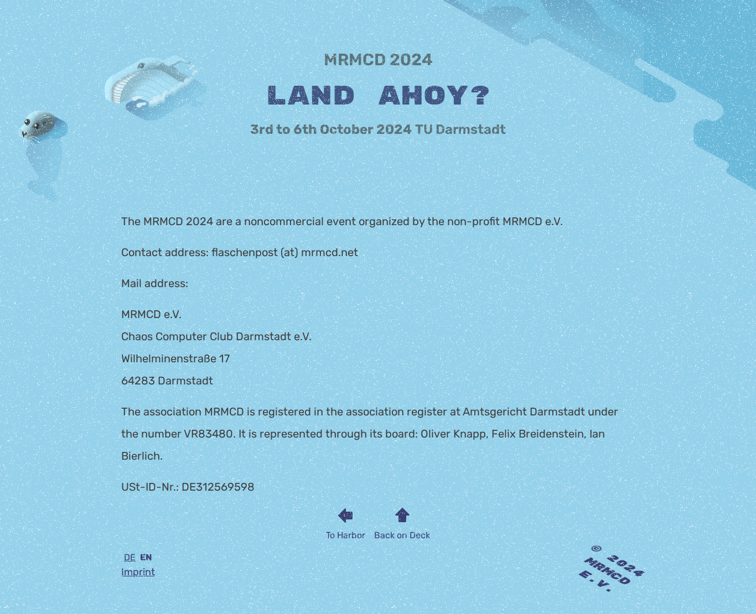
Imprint (138, 572)
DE (130, 557)
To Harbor (345, 535)
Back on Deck (402, 535)
